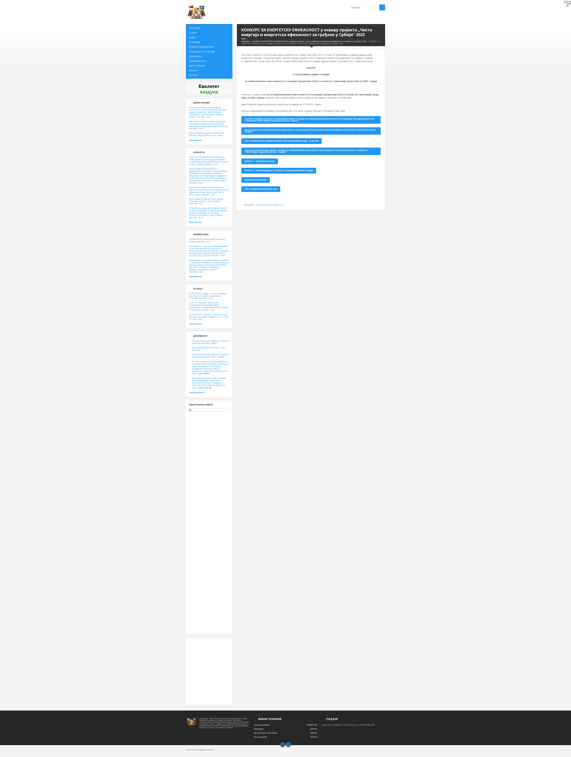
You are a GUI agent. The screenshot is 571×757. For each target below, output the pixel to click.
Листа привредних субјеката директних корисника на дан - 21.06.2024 (281, 141)
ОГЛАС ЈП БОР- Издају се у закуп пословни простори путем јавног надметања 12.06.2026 (207, 296)
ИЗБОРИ (193, 70)
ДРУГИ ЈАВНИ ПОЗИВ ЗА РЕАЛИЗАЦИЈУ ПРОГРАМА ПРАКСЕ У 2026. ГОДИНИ (206, 200)
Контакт (194, 75)
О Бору (193, 32)
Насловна (245, 41)
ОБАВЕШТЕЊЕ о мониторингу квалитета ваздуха (207, 240)
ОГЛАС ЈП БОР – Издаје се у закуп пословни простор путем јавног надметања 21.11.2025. (209, 315)
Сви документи (196, 392)
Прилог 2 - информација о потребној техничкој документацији (278, 170)
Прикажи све (195, 140)
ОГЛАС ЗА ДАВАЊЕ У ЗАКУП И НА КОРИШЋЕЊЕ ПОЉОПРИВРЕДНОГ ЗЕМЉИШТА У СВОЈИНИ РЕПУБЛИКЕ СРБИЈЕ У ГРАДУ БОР (208, 306)
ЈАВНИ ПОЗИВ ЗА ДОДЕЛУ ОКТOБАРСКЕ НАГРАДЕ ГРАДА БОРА (206, 134)
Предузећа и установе (202, 51)
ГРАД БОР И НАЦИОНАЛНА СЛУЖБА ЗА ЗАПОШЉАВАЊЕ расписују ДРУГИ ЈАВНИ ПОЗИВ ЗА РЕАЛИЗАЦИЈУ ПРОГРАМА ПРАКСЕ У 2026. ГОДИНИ (208, 161)
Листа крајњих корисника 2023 (260, 189)
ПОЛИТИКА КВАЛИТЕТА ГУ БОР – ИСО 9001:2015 (208, 349)
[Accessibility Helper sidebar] (567, 3)
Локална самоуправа (201, 46)
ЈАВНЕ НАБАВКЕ (197, 65)
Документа (195, 56)
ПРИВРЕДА (194, 42)
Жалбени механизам (255, 180)
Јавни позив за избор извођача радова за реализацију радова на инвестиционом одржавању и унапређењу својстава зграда (208, 124)
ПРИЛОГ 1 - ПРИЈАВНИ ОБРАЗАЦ (259, 161)
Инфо (192, 37)
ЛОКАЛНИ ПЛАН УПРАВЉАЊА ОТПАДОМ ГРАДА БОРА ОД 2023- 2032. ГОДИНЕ (210, 355)
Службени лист (197, 61)
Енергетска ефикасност (273, 205)
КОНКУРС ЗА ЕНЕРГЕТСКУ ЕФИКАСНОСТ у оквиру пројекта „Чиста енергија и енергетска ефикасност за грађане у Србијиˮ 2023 (309, 41)
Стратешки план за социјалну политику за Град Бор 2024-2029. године (210, 342)
